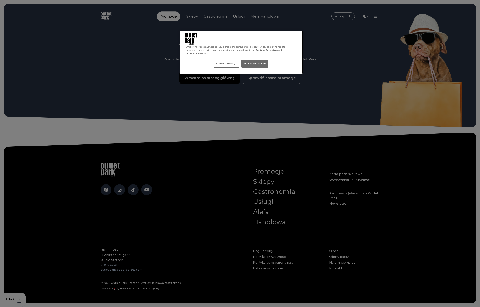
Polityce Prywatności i (269, 50)
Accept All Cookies (254, 63)
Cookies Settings (226, 63)
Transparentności (197, 53)
